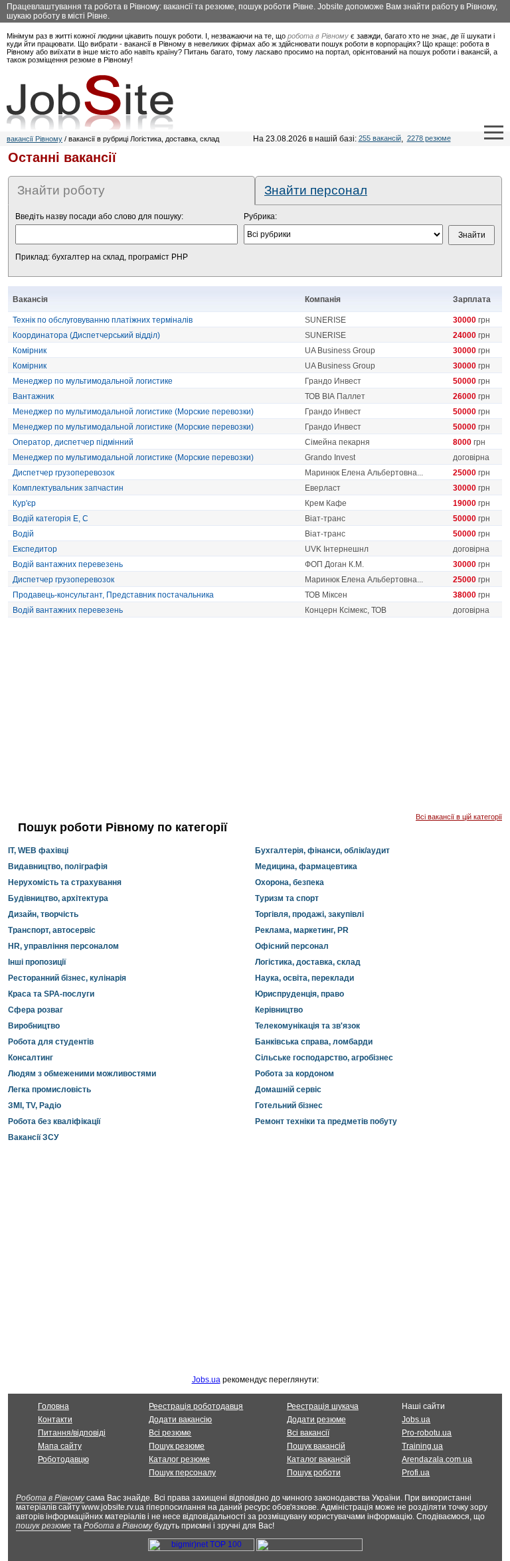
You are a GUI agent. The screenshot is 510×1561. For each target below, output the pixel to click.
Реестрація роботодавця (196, 1406)
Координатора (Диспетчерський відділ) (86, 335)
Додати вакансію (180, 1419)
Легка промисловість (49, 1089)
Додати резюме (316, 1419)
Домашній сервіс (288, 1089)
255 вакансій (380, 138)
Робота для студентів (51, 1041)
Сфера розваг (35, 1010)
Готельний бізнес (289, 1105)
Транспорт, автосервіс (52, 930)
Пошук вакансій (316, 1446)
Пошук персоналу (182, 1472)
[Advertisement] (255, 720)
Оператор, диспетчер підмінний (73, 442)
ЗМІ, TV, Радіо (34, 1105)
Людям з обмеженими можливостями (82, 1073)
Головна (53, 1406)
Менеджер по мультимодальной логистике (93, 381)
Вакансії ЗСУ (33, 1137)
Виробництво (34, 1025)
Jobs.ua (206, 1379)
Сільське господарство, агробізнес (324, 1057)
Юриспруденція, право (299, 994)
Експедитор (35, 549)
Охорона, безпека (289, 882)
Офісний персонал (292, 946)
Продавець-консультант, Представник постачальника (113, 595)
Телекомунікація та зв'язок (307, 1025)
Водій (23, 533)
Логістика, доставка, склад (308, 962)
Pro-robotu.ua (427, 1433)
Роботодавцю (63, 1459)
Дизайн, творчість (43, 914)
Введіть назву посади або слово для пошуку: (99, 216)
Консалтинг (30, 1057)
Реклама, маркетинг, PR (302, 930)
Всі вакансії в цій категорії (459, 817)
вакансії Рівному (34, 139)
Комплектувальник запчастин (68, 488)
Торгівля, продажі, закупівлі (309, 914)
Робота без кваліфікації (54, 1121)
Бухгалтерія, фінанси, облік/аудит (322, 850)
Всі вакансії (308, 1433)
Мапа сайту (60, 1446)
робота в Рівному (318, 36)
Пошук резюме (177, 1446)
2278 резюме (429, 138)
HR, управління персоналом (63, 946)
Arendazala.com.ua (437, 1459)
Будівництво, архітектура (58, 898)
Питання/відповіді (72, 1433)
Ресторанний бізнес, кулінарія (67, 978)
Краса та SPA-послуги (51, 994)
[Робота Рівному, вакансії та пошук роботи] (90, 102)
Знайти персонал (315, 190)
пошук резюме (43, 1525)
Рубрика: (260, 216)
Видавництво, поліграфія (58, 866)
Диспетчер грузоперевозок (63, 472)
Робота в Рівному (50, 1498)
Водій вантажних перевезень (68, 564)
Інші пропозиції (37, 962)
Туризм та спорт (287, 898)
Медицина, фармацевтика (306, 866)
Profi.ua (416, 1472)
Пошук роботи (314, 1472)
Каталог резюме (179, 1459)
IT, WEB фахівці (38, 850)
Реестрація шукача (323, 1406)
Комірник (29, 350)
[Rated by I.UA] (309, 1548)
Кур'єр (24, 503)
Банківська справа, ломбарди (314, 1041)
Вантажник (33, 396)
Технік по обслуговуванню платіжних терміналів (103, 320)
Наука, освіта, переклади (304, 978)
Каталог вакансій (319, 1459)
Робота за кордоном (294, 1073)
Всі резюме (170, 1433)
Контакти (55, 1419)
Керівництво (279, 1010)
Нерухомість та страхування (65, 882)
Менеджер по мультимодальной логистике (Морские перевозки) (133, 411)
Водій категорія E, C (50, 518)
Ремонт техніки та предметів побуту (326, 1121)
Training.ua (422, 1446)
